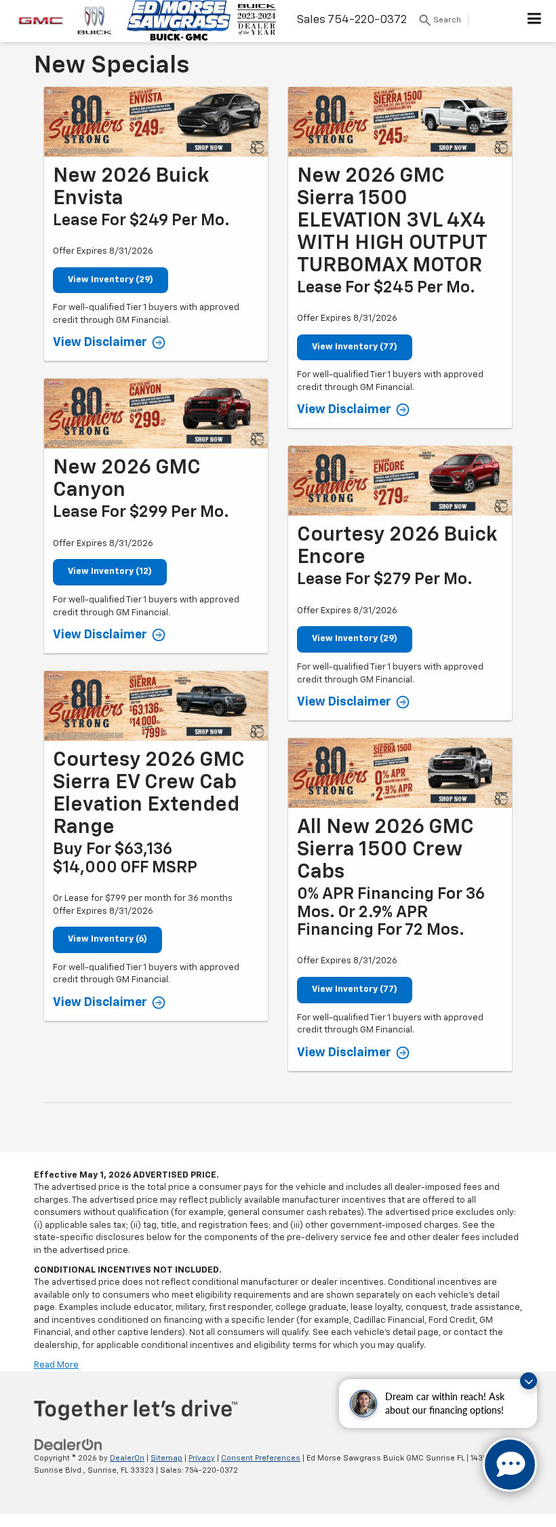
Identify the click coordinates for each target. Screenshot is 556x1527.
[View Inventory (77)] (400, 122)
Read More (56, 1365)
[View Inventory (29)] (156, 122)
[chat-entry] (510, 1464)
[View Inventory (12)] (156, 413)
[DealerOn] (68, 1444)
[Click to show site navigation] (534, 21)
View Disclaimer (100, 342)
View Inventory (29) (110, 279)
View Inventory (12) (110, 571)
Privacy (201, 1458)
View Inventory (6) (107, 939)
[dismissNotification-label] (528, 1380)
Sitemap (166, 1458)
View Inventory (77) (354, 347)
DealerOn (127, 1458)
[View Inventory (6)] (156, 706)
